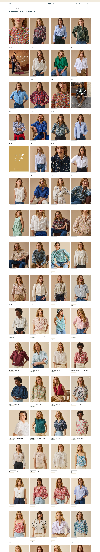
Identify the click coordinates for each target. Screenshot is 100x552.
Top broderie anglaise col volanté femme (16, 438)
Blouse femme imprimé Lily (14, 471)
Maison (59, 6)
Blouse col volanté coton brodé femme (15, 370)
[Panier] (90, 3)
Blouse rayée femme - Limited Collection (78, 505)
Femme (36, 6)
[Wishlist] (87, 3)
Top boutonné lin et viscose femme (56, 404)
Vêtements (17, 8)
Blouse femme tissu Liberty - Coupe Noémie (37, 269)
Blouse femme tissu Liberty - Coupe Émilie (16, 269)
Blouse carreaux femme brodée (76, 46)
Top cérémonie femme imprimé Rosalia (77, 438)
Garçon (50, 6)
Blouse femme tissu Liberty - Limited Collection (38, 505)
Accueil (10, 8)
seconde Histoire (73, 6)
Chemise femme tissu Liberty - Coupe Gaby (16, 46)
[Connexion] (82, 3)
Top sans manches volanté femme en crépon (37, 438)
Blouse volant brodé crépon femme (15, 404)
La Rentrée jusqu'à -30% (28, 6)
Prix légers (65, 6)
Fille (45, 6)
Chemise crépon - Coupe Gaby (56, 370)
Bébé (55, 6)
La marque (11, 3)
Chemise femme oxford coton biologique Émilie (59, 46)
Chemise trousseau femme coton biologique (37, 78)
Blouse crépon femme (54, 471)
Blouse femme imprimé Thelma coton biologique (38, 336)
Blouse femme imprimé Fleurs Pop (77, 404)
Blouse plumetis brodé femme (14, 336)
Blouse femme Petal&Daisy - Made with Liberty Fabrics (39, 46)
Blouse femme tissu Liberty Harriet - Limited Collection (60, 269)
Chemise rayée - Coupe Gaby (76, 336)
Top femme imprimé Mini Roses (56, 438)
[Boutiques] (85, 3)
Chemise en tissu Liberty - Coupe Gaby (57, 505)
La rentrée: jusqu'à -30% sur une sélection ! (50, 0)
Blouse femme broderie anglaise (56, 78)
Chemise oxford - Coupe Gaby (76, 78)
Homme (41, 6)
